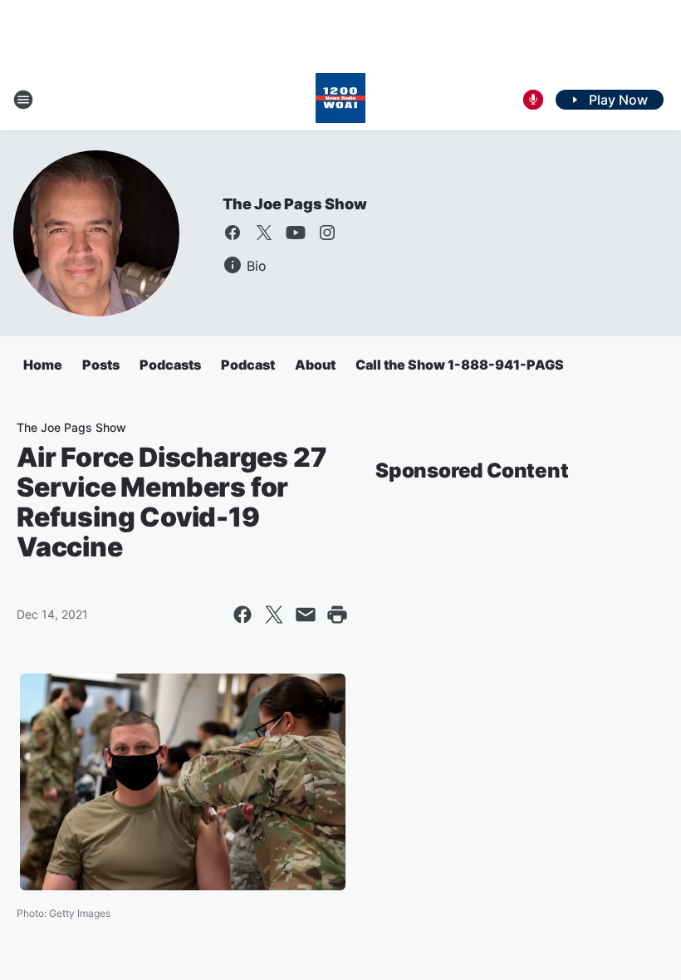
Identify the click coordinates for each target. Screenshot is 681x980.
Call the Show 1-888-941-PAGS (459, 364)
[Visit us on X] (264, 233)
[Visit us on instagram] (327, 233)
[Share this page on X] (274, 614)
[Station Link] (340, 99)
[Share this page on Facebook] (242, 614)
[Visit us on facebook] (233, 233)
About (315, 364)
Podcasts (170, 364)
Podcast (248, 364)
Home (42, 364)
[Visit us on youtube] (296, 233)
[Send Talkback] (533, 100)
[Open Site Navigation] (23, 100)
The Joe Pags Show (295, 204)
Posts (101, 364)
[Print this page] (337, 614)
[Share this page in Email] (305, 614)
